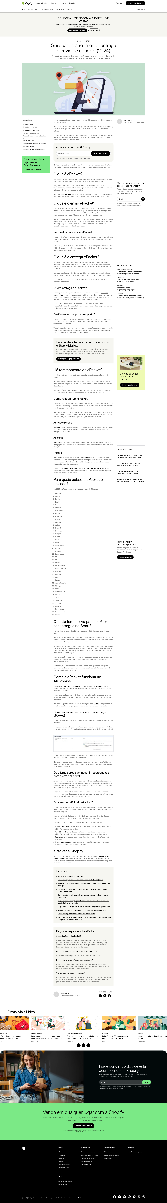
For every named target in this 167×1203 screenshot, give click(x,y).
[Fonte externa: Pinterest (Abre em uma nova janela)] (143, 1196)
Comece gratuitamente (135, 3)
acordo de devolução (93, 468)
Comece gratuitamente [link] (100, 153)
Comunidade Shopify (87, 1164)
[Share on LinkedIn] (109, 995)
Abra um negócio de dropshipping (70, 876)
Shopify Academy (86, 1161)
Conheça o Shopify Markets (68, 359)
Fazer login (119, 3)
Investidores (61, 1155)
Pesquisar (140, 9)
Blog (23, 9)
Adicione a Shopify (125, 557)
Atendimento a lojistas (88, 1152)
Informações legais (64, 1164)
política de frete (71, 468)
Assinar (146, 1082)
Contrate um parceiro (88, 1158)
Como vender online (46, 9)
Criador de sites (62, 1184)
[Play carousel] (83, 1045)
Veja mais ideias (32, 9)
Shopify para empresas (135, 1152)
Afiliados (60, 1161)
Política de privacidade (63, 1198)
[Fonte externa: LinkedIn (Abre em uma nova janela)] (139, 1196)
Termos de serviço (46, 1198)
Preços (64, 3)
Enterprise (72, 3)
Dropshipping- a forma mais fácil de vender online (76, 914)
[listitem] (83, 1029)
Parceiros (61, 1158)
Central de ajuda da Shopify (90, 1155)
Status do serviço (63, 1167)
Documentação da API (111, 1155)
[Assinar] (143, 199)
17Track (58, 457)
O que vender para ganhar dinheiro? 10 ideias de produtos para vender (84, 907)
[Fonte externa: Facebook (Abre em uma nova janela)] (114, 1196)
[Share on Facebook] (100, 995)
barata (96, 704)
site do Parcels (60, 427)
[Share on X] (104, 995)
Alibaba (99, 686)
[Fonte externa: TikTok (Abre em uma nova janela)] (134, 1196)
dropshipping (68, 194)
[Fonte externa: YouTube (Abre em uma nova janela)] (124, 1196)
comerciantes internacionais (94, 457)
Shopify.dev (108, 1152)
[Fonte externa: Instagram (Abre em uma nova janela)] (129, 1196)
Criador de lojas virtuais (65, 1181)
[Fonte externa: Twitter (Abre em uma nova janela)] (119, 1196)
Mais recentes (60, 9)
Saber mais (94, 30)
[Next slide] (88, 1045)
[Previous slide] (79, 1045)
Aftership (58, 442)
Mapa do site (78, 1198)
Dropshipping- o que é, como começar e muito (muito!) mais (80, 880)
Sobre (59, 1152)
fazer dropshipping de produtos (68, 686)
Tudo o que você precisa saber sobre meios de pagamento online (82, 910)
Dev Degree (108, 1158)
